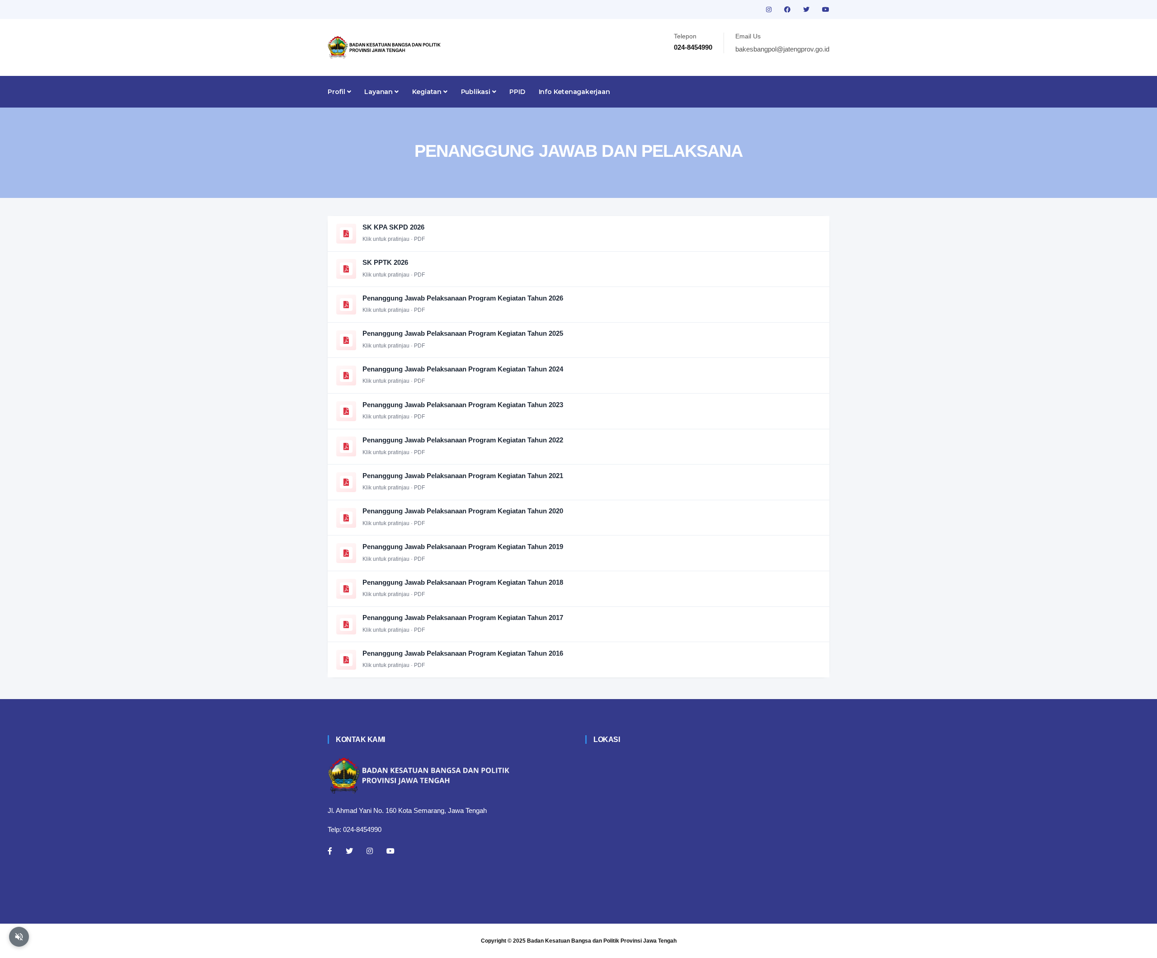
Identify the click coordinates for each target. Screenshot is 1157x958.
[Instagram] (370, 851)
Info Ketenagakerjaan (574, 92)
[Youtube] (390, 851)
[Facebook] (330, 851)
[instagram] (770, 9)
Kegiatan (427, 92)
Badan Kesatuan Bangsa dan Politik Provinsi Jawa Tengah (602, 941)
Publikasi (476, 92)
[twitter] (807, 9)
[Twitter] (349, 851)
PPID (517, 92)
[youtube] (826, 9)
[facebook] (788, 9)
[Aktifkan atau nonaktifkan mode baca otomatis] (19, 937)
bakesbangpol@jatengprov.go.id (782, 49)
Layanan (379, 92)
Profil (337, 92)
